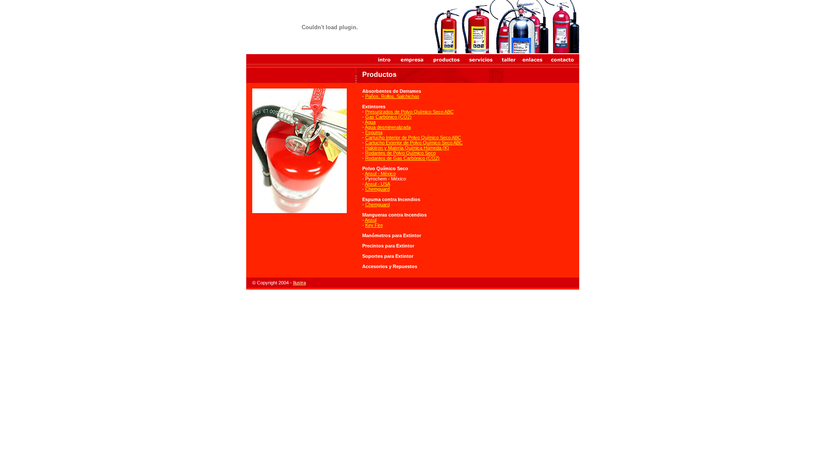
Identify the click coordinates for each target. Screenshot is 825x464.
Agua (370, 122)
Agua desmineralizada (388, 127)
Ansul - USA (377, 183)
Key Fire (374, 225)
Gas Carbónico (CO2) (388, 116)
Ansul (370, 220)
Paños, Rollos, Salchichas (392, 96)
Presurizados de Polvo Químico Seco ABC (409, 111)
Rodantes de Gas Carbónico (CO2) (402, 158)
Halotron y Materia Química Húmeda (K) (407, 147)
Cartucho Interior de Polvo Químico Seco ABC (413, 137)
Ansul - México (380, 173)
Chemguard (377, 189)
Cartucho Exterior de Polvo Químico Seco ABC (414, 142)
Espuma (373, 132)
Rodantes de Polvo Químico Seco (400, 153)
